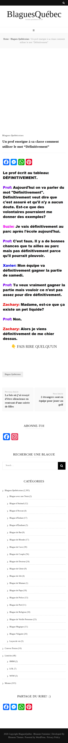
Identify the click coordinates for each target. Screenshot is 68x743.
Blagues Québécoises (13, 135)
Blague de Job (15, 576)
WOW (12, 676)
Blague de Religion (17, 612)
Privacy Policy (53, 737)
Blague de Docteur (17, 561)
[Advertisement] (34, 89)
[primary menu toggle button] (34, 30)
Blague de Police (16, 597)
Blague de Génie (16, 568)
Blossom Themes (15, 737)
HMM (12, 661)
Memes (8, 683)
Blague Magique (16, 626)
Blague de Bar (15, 532)
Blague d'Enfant (16, 518)
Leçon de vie (15, 641)
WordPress (40, 737)
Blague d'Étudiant (17, 525)
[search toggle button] (64, 3)
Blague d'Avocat (16, 511)
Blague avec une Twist (19, 496)
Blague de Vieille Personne (21, 619)
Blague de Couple (17, 554)
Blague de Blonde (17, 539)
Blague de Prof (15, 605)
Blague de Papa (16, 590)
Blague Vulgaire (16, 634)
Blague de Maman (17, 583)
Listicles (8, 655)
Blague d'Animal (16, 503)
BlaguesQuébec (34, 14)
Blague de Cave (16, 547)
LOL (11, 668)
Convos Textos (11, 648)
